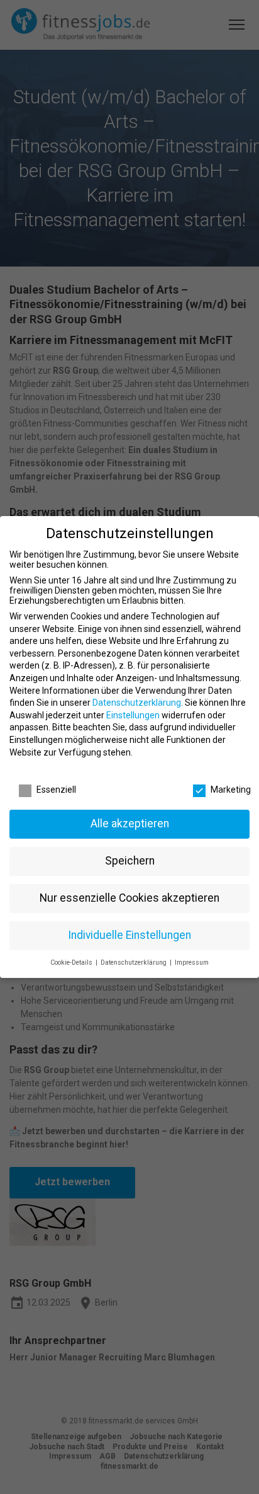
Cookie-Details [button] (72, 962)
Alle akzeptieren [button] (130, 823)
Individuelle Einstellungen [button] (129, 935)
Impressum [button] (192, 962)
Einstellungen (133, 715)
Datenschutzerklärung (136, 703)
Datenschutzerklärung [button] (134, 962)
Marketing (231, 789)
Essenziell (56, 789)
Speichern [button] (130, 860)
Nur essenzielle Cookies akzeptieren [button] (129, 898)
